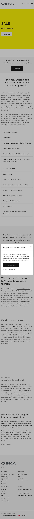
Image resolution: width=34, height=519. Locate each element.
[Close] (31, 246)
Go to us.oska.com (11, 265)
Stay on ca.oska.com (9, 269)
